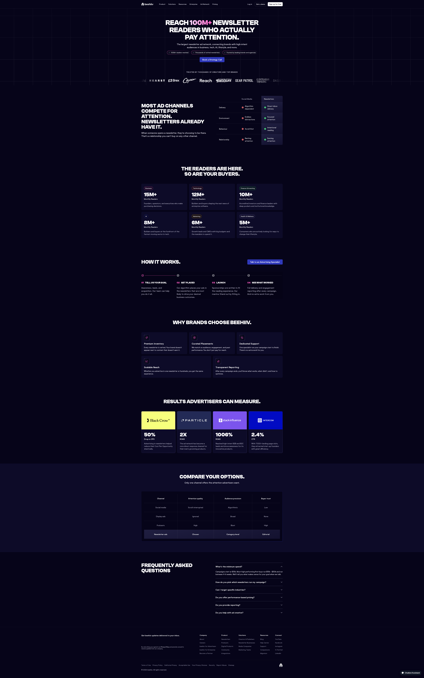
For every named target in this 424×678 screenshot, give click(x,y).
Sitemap (231, 665)
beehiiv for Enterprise (207, 650)
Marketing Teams (245, 650)
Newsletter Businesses (247, 643)
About (202, 639)
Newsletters (225, 639)
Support (263, 646)
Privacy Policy (165, 647)
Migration (263, 653)
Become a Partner (206, 653)
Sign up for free (275, 4)
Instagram (278, 646)
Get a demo (260, 4)
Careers (202, 643)
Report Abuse (222, 665)
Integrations (225, 653)
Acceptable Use (184, 665)
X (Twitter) (279, 650)
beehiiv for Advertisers (208, 646)
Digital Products (227, 646)
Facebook (278, 643)
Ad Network (204, 4)
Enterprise (193, 4)
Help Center (264, 643)
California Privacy (170, 665)
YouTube (278, 639)
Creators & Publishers (246, 639)
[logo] (147, 4)
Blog (262, 639)
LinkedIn (278, 653)
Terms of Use (146, 665)
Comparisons (265, 650)
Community (225, 650)
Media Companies (245, 646)
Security (212, 665)
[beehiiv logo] (281, 665)
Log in (249, 4)
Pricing (215, 4)
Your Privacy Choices (199, 665)
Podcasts (224, 643)
